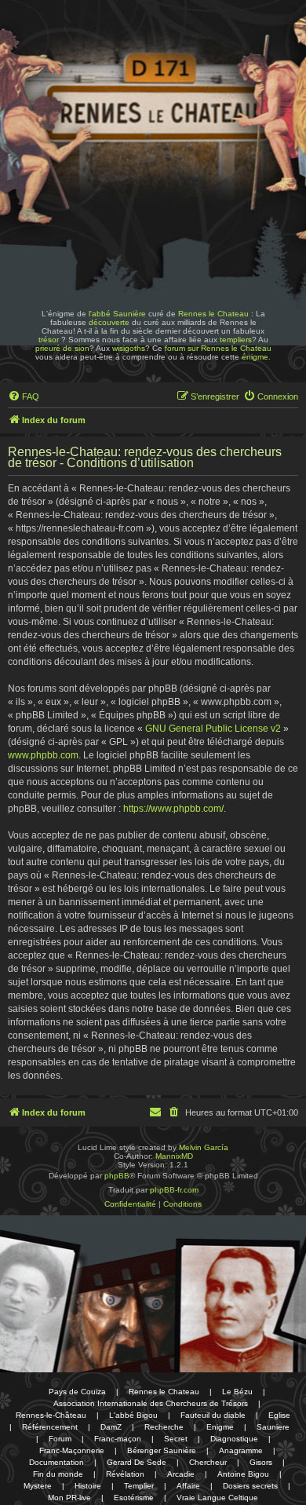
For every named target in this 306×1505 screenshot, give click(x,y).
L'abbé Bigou (133, 1415)
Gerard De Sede (136, 1462)
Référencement (50, 1427)
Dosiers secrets (250, 1485)
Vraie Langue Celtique (217, 1497)
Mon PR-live (69, 1497)
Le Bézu (237, 1391)
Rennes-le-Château (51, 1415)
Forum (60, 1438)
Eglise (279, 1415)
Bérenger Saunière (161, 1450)
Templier (139, 1485)
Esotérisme (134, 1497)
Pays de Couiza (77, 1391)
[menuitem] (23, 396)
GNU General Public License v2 (213, 728)
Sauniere (273, 1427)
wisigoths (128, 348)
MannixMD (174, 1156)
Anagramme (241, 1450)
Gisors (261, 1462)
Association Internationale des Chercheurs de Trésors (150, 1403)
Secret (176, 1438)
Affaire (188, 1485)
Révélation (125, 1474)
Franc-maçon (117, 1438)
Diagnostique (234, 1438)
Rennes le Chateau (213, 313)
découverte (109, 322)
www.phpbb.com (43, 755)
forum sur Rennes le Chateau (218, 348)
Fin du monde (58, 1474)
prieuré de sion (62, 348)
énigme (255, 357)
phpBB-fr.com (174, 1189)
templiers (236, 339)
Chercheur (208, 1462)
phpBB (116, 1175)
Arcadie (181, 1474)
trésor (48, 339)
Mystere (38, 1485)
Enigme (220, 1427)
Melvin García (203, 1147)
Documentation (56, 1462)
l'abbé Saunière (117, 313)
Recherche (164, 1427)
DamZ (111, 1427)
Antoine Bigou (243, 1474)
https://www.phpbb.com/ (173, 808)
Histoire (88, 1485)
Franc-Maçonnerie (71, 1450)
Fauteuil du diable (213, 1415)
